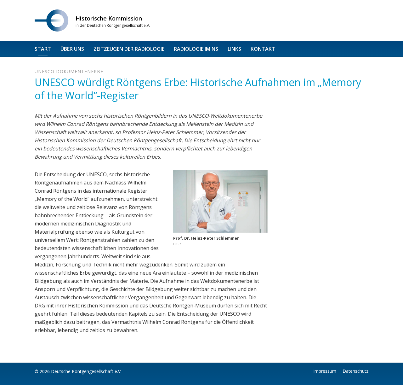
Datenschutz (355, 371)
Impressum (324, 371)
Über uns (72, 48)
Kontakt (263, 48)
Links (234, 48)
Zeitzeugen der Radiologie (129, 48)
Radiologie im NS (196, 48)
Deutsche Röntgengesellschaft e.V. (86, 371)
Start (43, 48)
